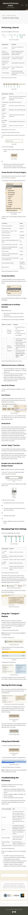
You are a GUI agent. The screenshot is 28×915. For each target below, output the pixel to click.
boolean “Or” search (5, 627)
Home (3, 15)
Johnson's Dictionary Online (15, 909)
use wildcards (19, 625)
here (5, 457)
